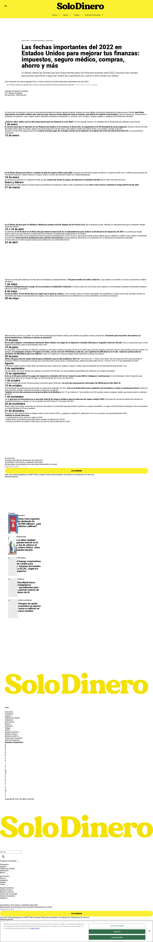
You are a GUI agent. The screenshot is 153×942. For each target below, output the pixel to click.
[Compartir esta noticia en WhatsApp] (7, 97)
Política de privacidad (53, 475)
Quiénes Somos (11, 734)
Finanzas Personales (93, 15)
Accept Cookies (117, 937)
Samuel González (15, 93)
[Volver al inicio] (76, 808)
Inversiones (21, 537)
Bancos (8, 724)
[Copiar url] (10, 103)
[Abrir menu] (5, 5)
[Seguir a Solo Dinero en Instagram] (18, 702)
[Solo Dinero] (80, 6)
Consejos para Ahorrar (13, 460)
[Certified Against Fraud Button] (13, 801)
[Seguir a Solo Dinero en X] (13, 702)
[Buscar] (3, 856)
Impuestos (49, 40)
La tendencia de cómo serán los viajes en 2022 (24, 417)
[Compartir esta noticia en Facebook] (13, 97)
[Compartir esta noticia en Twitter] (18, 97)
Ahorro (55, 15)
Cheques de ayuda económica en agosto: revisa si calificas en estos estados (29, 607)
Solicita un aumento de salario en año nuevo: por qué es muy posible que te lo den (38, 421)
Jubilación (9, 726)
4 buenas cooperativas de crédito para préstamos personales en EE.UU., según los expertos (29, 566)
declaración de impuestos (33, 460)
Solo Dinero (25, 40)
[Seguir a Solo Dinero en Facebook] (7, 702)
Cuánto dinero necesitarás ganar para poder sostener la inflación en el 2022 (35, 419)
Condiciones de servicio (84, 475)
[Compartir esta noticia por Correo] (23, 97)
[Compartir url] (7, 108)
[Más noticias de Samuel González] (16, 91)
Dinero (65, 15)
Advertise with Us (12, 736)
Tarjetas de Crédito (12, 718)
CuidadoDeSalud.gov (82, 175)
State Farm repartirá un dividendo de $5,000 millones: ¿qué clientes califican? (29, 522)
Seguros (21, 515)
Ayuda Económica (25, 600)
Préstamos (21, 558)
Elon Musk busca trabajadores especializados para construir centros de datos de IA (28, 587)
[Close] (149, 931)
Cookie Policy (35, 928)
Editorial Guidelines (12, 740)
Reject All (117, 931)
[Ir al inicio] (76, 666)
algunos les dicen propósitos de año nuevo (49, 129)
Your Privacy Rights (117, 926)
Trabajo (76, 15)
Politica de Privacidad (13, 738)
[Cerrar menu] (2, 848)
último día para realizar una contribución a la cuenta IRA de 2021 (45, 240)
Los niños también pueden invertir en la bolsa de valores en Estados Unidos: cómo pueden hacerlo (28, 545)
